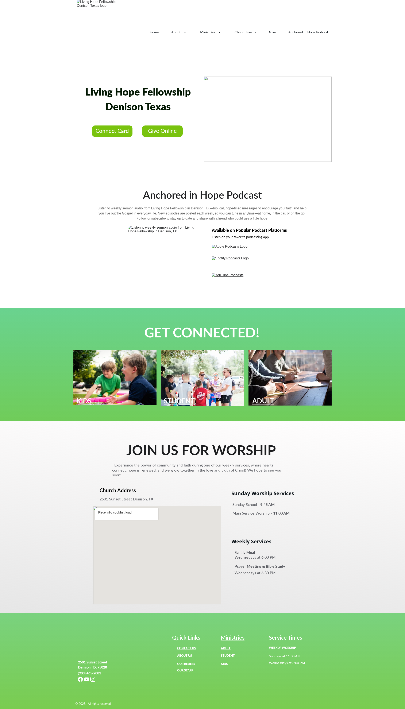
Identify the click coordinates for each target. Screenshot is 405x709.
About (176, 32)
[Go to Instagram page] (92, 679)
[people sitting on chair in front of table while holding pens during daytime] (290, 378)
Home (154, 32)
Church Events (245, 32)
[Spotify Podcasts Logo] (232, 263)
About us (184, 655)
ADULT (263, 401)
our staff (185, 670)
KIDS (84, 401)
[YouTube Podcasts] (232, 276)
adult (226, 648)
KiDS (224, 664)
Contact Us (186, 648)
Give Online (162, 131)
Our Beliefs (186, 664)
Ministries (207, 32)
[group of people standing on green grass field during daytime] (202, 378)
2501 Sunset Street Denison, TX (126, 499)
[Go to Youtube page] (86, 679)
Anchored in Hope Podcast (308, 32)
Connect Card (112, 131)
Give (272, 32)
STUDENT (179, 401)
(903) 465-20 (87, 673)
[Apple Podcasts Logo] (232, 249)
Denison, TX (87, 667)
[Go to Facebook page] (80, 679)
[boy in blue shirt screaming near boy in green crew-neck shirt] (115, 377)
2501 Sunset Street (92, 662)
